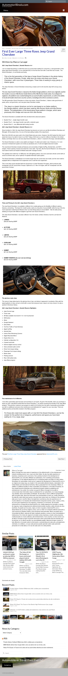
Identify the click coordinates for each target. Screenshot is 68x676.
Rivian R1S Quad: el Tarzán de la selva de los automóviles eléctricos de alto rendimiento (35, 599)
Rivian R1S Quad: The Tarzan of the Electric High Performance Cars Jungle (31, 604)
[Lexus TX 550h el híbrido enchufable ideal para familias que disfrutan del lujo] (58, 617)
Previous (3, 556)
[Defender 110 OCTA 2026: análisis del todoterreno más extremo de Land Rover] (36, 617)
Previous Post (8, 459)
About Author (7, 466)
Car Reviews (21, 58)
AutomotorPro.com (52, 454)
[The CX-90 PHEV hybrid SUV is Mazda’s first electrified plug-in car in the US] (26, 543)
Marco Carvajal (8, 58)
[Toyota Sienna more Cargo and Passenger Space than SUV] (58, 543)
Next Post (61, 459)
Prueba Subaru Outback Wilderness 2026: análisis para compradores (29, 588)
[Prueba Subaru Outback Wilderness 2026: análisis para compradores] (6, 617)
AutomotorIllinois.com (15, 4)
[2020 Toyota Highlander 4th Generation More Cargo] (42, 543)
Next (64, 556)
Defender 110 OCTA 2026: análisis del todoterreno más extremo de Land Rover (32, 610)
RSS (5, 638)
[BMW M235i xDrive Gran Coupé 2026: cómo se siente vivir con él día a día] (13, 617)
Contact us (7, 665)
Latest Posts (17, 466)
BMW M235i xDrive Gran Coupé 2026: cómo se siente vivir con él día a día (31, 594)
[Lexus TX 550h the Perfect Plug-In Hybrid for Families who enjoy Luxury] (6, 622)
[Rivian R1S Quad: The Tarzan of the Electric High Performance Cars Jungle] (28, 617)
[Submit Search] (46, 1)
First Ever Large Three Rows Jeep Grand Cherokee (21, 454)
